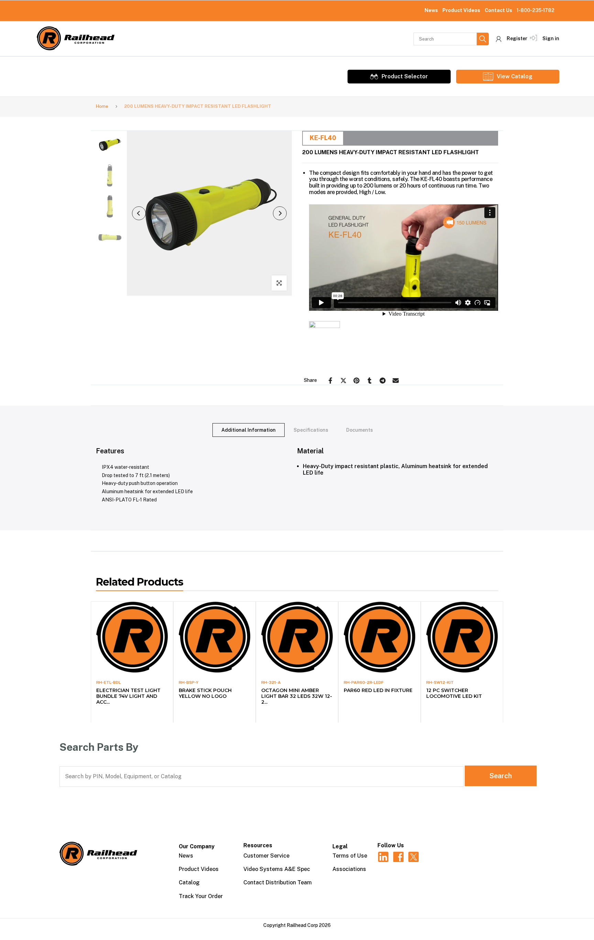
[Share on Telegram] (383, 380)
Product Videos (461, 10)
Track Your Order (201, 896)
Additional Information (248, 429)
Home (102, 106)
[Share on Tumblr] (369, 380)
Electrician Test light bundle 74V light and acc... (128, 696)
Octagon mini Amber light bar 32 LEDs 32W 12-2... (296, 696)
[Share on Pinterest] (356, 380)
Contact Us (498, 10)
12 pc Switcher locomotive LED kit (454, 693)
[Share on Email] (396, 380)
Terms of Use (349, 855)
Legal (340, 846)
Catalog (189, 882)
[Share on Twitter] (343, 380)
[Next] (280, 213)
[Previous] (139, 213)
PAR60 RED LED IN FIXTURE (378, 690)
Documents (359, 429)
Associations (349, 869)
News (431, 10)
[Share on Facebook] (330, 380)
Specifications (311, 429)
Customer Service (266, 855)
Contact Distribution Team (277, 882)
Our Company (196, 846)
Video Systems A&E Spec (276, 869)
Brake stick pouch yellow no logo (205, 693)
